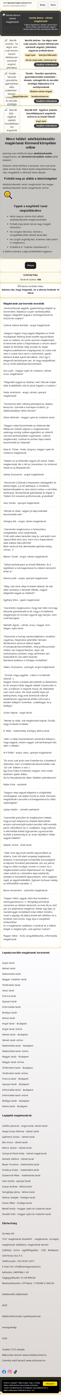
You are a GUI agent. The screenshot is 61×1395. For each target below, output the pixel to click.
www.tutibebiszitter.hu (34, 1354)
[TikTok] (15, 1371)
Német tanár (9, 968)
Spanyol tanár (9, 1001)
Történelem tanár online (15, 1073)
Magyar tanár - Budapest (15, 1056)
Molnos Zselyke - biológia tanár (18, 1197)
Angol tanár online (12, 1029)
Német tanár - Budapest (15, 1034)
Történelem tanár (11, 984)
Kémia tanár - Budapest (14, 1106)
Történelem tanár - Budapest (17, 1067)
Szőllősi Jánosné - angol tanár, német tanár (25, 1125)
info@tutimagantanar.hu (28, 1266)
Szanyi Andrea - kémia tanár (17, 1186)
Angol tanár (8, 962)
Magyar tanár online (13, 1062)
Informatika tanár (11, 1006)
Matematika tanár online (15, 1051)
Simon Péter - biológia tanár (17, 1202)
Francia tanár (9, 995)
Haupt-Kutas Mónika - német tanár (20, 1131)
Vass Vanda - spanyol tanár (16, 1181)
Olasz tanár (8, 990)
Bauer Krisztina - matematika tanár (20, 1164)
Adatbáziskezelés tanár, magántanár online (26, 187)
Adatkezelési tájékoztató (15, 1294)
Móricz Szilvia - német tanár (17, 1147)
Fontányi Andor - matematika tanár (20, 1169)
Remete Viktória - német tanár (18, 1158)
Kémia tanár (8, 1018)
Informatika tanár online (15, 1095)
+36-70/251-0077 (25, 1261)
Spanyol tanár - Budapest (15, 1084)
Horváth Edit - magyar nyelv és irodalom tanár (26, 1214)
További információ (46, 64)
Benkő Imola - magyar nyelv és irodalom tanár (26, 1208)
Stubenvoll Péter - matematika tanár (21, 1175)
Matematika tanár (11, 973)
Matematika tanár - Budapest (17, 1045)
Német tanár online (12, 1040)
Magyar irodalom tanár (14, 979)
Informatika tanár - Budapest (17, 1089)
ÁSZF (4, 1305)
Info (33, 1390)
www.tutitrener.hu (35, 1360)
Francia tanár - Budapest (15, 1078)
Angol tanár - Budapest (14, 1023)
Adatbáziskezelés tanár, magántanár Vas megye (28, 184)
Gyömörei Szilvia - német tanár (18, 1136)
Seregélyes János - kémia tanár (18, 1191)
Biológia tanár (9, 1012)
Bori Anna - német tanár (15, 1142)
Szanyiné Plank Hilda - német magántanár (24, 1153)
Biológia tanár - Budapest (15, 1100)
